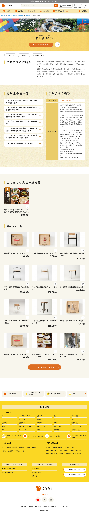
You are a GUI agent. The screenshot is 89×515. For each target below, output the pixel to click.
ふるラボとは (35, 468)
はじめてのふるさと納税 (8, 468)
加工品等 (39, 423)
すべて (3, 416)
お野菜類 (39, 419)
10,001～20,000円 (58, 447)
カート (85, 7)
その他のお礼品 (76, 430)
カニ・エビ (5, 419)
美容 (3, 430)
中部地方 (28, 447)
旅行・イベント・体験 (25, 426)
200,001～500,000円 (51, 453)
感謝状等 (56, 430)
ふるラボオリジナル (24, 416)
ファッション (23, 430)
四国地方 (20, 15)
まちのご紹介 (10, 55)
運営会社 (65, 506)
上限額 (75, 7)
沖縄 (22, 451)
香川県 (28, 15)
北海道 (9, 447)
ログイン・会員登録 (66, 5)
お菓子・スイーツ (24, 423)
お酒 (73, 419)
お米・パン (40, 416)
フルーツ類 (75, 416)
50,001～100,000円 (62, 450)
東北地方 (14, 447)
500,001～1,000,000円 (65, 453)
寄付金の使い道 (37, 55)
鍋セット (4, 426)
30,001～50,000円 (51, 450)
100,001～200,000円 (75, 450)
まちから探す (12, 15)
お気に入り (80, 7)
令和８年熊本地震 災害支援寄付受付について (44, 1)
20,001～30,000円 (70, 447)
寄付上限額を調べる (7, 472)
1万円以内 (48, 447)
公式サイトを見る (65, 100)
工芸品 (38, 430)
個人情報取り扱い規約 (35, 506)
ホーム (3, 15)
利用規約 (23, 506)
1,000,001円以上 (77, 453)
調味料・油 (75, 423)
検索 (56, 5)
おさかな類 (22, 419)
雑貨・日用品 (57, 426)
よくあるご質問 (36, 472)
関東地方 (21, 447)
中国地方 (4, 451)
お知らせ (34, 476)
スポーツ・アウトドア (78, 426)
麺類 (55, 423)
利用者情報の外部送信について (51, 506)
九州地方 (17, 451)
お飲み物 (4, 423)
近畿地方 (34, 447)
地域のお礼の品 (41, 426)
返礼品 (24, 55)
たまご (56, 419)
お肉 (55, 416)
